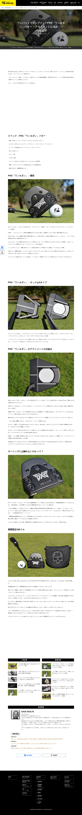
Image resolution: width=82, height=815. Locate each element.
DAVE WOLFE (42, 30)
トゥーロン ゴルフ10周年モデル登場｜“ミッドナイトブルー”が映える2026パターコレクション (34, 743)
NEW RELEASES (8, 7)
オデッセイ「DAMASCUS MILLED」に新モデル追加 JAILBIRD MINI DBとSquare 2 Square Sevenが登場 (36, 739)
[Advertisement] (41, 60)
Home (3, 7)
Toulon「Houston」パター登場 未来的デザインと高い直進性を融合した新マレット (31, 748)
